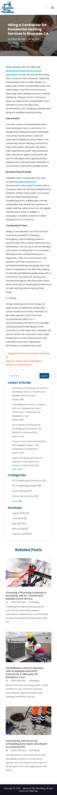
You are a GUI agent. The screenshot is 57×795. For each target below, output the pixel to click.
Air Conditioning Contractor (27, 480)
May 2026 (17, 523)
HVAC (15, 501)
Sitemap (34, 791)
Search (44, 376)
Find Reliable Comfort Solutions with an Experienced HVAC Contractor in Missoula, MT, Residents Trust (25, 672)
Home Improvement (23, 496)
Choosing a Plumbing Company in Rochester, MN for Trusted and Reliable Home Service (30, 391)
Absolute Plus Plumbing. (34, 788)
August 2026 (18, 513)
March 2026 (18, 528)
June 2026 (17, 518)
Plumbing (13, 42)
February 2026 (20, 534)
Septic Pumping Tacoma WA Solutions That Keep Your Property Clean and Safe (27, 461)
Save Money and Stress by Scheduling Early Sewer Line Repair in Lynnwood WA (27, 428)
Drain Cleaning (20, 491)
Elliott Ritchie (18, 39)
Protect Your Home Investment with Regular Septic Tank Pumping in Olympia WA (29, 445)
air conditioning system (25, 485)
